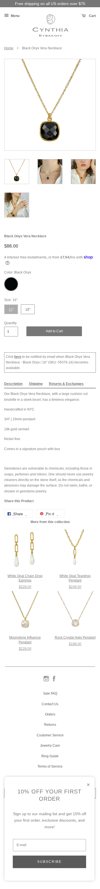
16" (11, 310)
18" (28, 309)
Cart (92, 16)
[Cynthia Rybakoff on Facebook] (54, 681)
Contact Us (50, 704)
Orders (50, 714)
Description (13, 384)
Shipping (35, 384)
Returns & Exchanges (66, 384)
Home (8, 48)
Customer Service (50, 735)
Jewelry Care (50, 746)
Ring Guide (50, 756)
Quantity (10, 323)
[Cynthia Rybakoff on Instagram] (46, 681)
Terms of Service (50, 766)
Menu (14, 16)
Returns (50, 725)
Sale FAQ (50, 693)
